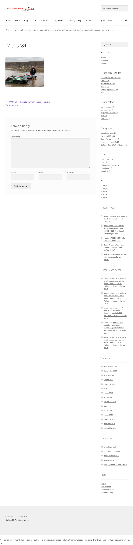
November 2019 (110, 402)
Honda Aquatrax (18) (109, 89)
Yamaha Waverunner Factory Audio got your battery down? (115, 257)
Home (8, 20)
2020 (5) (104, 197)
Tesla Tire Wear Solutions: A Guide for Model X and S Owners (115, 219)
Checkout (45, 20)
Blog (26, 20)
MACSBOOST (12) (108, 136)
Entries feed (106, 486)
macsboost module (112, 451)
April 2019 (108, 410)
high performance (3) (109, 113)
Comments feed (107, 489)
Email (42, 172)
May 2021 (107, 388)
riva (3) (104, 116)
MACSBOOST (109, 460)
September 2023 (110, 371)
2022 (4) (104, 191)
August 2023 (109, 375)
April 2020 (108, 397)
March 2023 (108, 380)
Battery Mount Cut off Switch (115, 464)
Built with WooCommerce (16, 520)
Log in (103, 483)
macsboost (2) (107, 159)
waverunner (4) (107, 110)
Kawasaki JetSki (46, 30)
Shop (17, 20)
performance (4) (107, 107)
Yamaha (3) (105, 119)
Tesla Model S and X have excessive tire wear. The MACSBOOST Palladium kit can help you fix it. (114, 230)
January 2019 (109, 424)
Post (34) (104, 60)
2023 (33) (104, 188)
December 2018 (110, 428)
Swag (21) (105, 86)
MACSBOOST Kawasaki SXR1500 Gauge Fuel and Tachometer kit (79, 30)
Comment (16, 136)
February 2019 (109, 419)
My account (59, 20)
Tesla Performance (111, 456)
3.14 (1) (104, 162)
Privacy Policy (75, 20)
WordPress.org (107, 492)
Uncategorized (110, 447)
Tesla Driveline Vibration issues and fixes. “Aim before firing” (114, 247)
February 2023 (109, 384)
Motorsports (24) (108, 83)
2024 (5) (104, 185)
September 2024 (110, 366)
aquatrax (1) (106, 171)
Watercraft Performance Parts (26, 30)
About (88, 20)
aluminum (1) (106, 168)
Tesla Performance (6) (110, 139)
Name (14, 172)
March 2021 (108, 393)
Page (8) (104, 63)
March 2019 (108, 415)
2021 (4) (104, 194)
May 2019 (107, 406)
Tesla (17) (105, 92)
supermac (108, 278)
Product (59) (106, 57)
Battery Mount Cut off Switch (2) (114, 145)
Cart (35, 20)
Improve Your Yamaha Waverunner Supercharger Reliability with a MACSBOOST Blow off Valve (115, 313)
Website (70, 172)
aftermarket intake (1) (110, 165)
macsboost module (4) (110, 142)
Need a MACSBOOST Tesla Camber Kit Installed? (114, 239)
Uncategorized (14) (109, 133)
